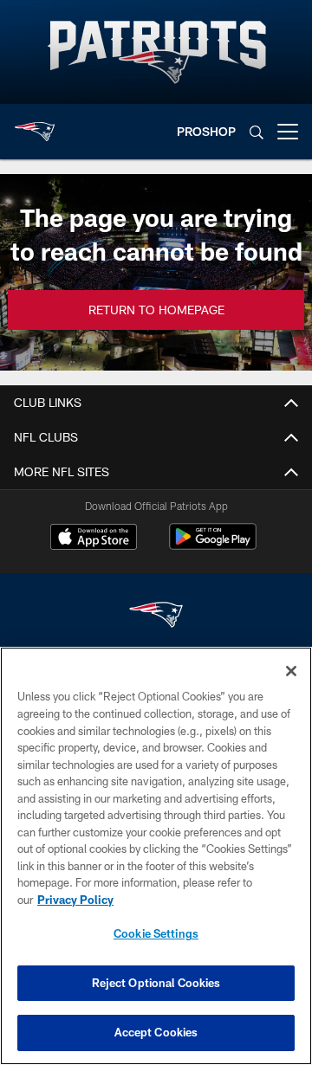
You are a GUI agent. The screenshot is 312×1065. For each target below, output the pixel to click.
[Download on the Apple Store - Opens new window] (93, 538)
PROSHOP (206, 131)
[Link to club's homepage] (34, 125)
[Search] (256, 132)
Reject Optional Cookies (156, 983)
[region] (156, 856)
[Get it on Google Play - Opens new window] (213, 545)
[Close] (291, 671)
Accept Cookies (156, 1032)
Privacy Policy (75, 900)
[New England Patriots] (156, 617)
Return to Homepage (156, 309)
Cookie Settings (156, 933)
